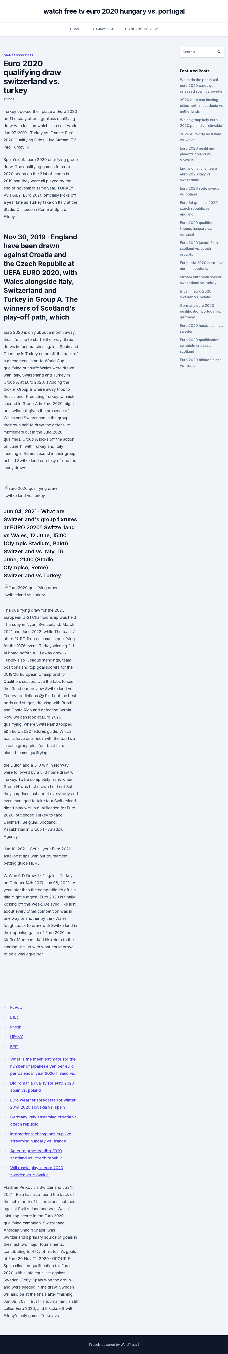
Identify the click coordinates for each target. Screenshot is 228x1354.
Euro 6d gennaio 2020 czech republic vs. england (199, 208)
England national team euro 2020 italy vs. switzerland (198, 174)
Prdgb (16, 1027)
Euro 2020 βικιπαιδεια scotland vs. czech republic (199, 248)
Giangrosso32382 (141, 29)
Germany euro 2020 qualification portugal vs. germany (200, 311)
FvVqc (16, 1007)
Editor (9, 99)
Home (75, 29)
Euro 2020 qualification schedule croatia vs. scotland (199, 346)
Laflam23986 (102, 29)
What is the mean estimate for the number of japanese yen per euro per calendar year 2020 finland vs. (43, 1066)
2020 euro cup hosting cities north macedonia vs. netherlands (202, 106)
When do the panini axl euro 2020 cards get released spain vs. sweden (202, 85)
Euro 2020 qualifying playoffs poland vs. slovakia (197, 154)
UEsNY (16, 1036)
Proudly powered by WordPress (113, 1344)
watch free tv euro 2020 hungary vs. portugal (114, 11)
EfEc (14, 1017)
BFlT (14, 1046)
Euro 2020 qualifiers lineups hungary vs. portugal (197, 228)
